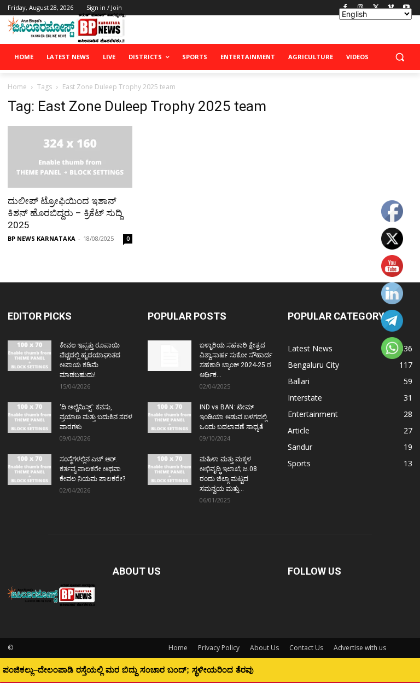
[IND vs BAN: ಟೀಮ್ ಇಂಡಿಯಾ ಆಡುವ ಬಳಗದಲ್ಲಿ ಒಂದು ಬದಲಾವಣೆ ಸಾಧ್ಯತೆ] (169, 417)
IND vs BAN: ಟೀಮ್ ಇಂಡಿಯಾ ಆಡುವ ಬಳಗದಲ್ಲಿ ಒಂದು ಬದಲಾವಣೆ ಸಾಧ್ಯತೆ (233, 417)
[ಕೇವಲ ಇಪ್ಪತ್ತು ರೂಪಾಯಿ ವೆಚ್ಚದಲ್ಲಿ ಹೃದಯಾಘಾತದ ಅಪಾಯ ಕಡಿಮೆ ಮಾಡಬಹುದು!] (29, 355)
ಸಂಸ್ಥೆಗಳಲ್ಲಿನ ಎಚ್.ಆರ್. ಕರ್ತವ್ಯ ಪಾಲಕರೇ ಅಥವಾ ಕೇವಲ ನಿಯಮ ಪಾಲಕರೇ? (92, 469)
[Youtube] (406, 8)
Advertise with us (360, 647)
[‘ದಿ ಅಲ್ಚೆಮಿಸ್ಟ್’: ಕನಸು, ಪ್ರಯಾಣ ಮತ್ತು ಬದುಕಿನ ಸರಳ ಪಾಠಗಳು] (29, 417)
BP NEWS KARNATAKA (41, 238)
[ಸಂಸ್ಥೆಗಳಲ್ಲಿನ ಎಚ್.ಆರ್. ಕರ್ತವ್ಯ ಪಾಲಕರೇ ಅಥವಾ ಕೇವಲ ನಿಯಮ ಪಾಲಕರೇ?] (29, 469)
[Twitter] (376, 8)
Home (17, 86)
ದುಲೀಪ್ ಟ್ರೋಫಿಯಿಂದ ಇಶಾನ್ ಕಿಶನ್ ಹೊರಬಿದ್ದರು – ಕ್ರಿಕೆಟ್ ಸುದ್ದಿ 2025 (65, 212)
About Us (264, 647)
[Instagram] (360, 8)
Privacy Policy (219, 647)
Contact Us (306, 647)
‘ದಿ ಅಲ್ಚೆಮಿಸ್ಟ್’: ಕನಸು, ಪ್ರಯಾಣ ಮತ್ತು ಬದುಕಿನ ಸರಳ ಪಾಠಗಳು (96, 417)
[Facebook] (345, 8)
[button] (399, 57)
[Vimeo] (390, 8)
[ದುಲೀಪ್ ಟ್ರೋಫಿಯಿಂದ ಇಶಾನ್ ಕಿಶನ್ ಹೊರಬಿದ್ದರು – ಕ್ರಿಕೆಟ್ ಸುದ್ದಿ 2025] (70, 157)
